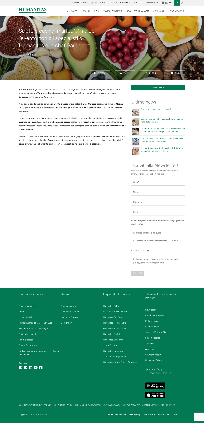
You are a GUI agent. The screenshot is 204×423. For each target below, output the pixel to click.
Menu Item (162, 3)
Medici (96, 11)
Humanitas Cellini (111, 306)
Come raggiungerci (70, 311)
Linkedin (152, 73)
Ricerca (113, 3)
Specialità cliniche (27, 306)
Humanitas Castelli (111, 334)
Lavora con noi (152, 3)
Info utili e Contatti (69, 317)
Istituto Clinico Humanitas (115, 311)
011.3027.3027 (182, 3)
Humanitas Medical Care (114, 323)
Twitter (127, 73)
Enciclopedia (159, 11)
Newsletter (150, 310)
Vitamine (149, 343)
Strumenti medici (153, 354)
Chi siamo (72, 11)
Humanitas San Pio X (112, 317)
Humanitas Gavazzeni (113, 340)
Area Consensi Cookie (167, 414)
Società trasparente (28, 334)
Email (177, 73)
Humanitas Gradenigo (113, 351)
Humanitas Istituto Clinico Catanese (120, 362)
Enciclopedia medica (154, 315)
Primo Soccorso (152, 338)
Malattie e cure (152, 321)
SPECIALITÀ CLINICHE (112, 11)
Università (125, 3)
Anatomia (149, 349)
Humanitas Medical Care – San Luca (35, 323)
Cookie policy (149, 414)
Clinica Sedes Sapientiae (114, 356)
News (128, 11)
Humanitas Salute (153, 360)
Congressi (137, 3)
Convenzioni (66, 323)
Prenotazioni (177, 11)
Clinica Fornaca (110, 345)
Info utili (85, 11)
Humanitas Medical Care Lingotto (34, 328)
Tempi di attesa (26, 340)
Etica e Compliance (28, 345)
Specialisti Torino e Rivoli (156, 332)
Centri (21, 311)
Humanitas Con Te (80, 3)
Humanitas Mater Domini (114, 328)
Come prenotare (68, 306)
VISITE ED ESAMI (141, 11)
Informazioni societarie (116, 414)
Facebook (101, 73)
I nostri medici (25, 317)
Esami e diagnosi (153, 326)
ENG (171, 3)
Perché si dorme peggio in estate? (156, 109)
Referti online (100, 3)
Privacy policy (134, 414)
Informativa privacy (140, 250)
